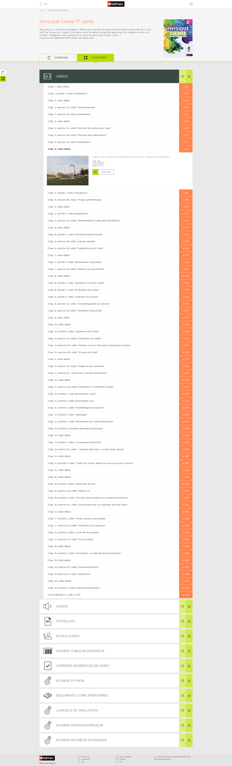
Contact (122, 759)
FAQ (82, 762)
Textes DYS (65, 621)
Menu (46, 4)
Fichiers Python (70, 680)
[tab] (3, 73)
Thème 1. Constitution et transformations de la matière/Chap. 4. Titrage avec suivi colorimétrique (134, 157)
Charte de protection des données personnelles (174, 757)
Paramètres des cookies (162, 759)
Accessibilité (85, 759)
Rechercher (191, 4)
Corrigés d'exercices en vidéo (82, 665)
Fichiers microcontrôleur (79, 725)
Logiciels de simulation (77, 710)
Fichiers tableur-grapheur (80, 651)
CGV (121, 762)
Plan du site (85, 757)
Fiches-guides (68, 636)
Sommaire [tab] (61, 57)
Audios (62, 606)
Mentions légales (125, 757)
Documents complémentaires (82, 695)
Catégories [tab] (98, 57)
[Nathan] (48, 758)
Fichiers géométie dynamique (81, 740)
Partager (182, 76)
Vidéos (62, 76)
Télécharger (189, 76)
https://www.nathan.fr (47, 763)
